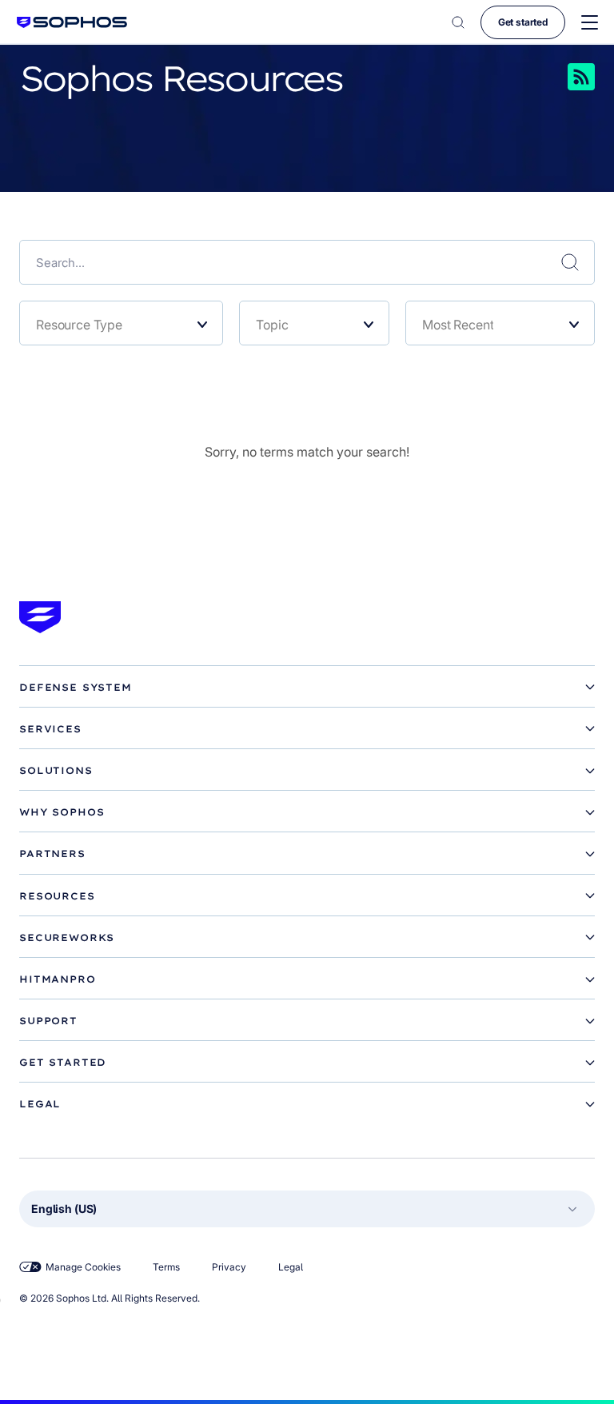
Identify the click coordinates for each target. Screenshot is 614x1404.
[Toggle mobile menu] (589, 22)
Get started (523, 22)
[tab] (307, 687)
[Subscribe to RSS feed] (559, 76)
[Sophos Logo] (72, 22)
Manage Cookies (83, 1267)
